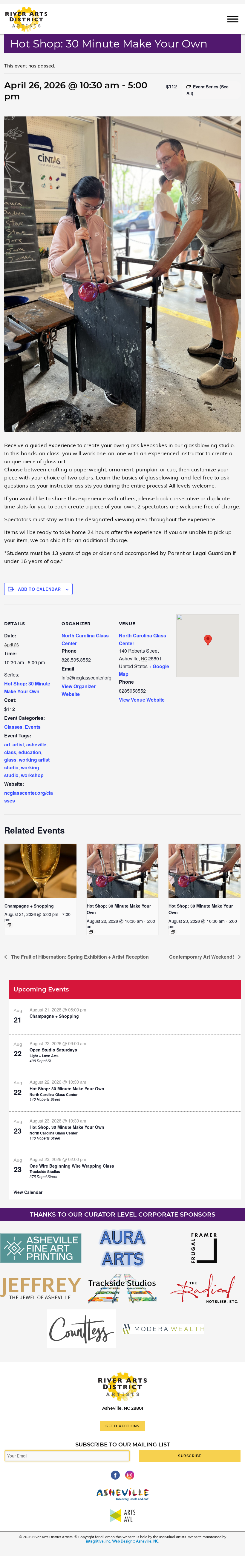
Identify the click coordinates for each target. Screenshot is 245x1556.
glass (10, 759)
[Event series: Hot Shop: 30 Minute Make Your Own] (91, 932)
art (7, 744)
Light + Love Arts (44, 1055)
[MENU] (233, 18)
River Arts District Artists (34, 10)
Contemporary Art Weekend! (202, 956)
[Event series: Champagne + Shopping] (9, 925)
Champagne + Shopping (29, 906)
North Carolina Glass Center (54, 1094)
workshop (32, 775)
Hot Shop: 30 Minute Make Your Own (67, 1088)
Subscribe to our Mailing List (122, 1444)
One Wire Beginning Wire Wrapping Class (72, 1166)
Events (33, 726)
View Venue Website (142, 699)
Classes (13, 726)
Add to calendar (39, 589)
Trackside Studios (45, 1171)
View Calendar (27, 1192)
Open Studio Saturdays (53, 1050)
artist (18, 744)
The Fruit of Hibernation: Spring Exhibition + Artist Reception (79, 956)
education (30, 752)
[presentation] (40, 871)
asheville (36, 744)
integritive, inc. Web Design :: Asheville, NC (122, 1541)
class (10, 752)
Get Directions (122, 1426)
